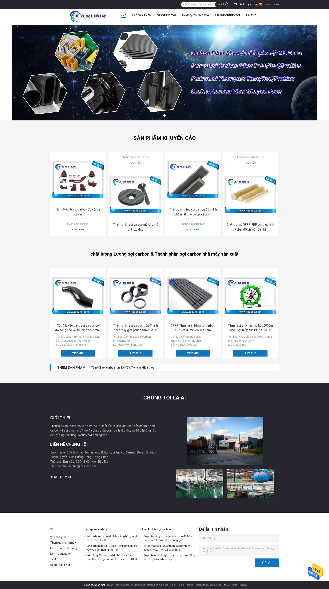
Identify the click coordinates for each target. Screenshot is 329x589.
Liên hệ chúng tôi (227, 15)
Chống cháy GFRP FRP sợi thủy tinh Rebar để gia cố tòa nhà (250, 227)
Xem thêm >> (61, 477)
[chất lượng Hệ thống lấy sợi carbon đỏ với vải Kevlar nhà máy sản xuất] (78, 179)
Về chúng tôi (166, 15)
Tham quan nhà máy (195, 15)
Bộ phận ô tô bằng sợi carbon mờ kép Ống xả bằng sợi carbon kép (169, 557)
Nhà (123, 15)
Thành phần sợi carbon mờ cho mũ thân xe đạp (135, 227)
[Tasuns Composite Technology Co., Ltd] (88, 16)
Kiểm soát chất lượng (63, 548)
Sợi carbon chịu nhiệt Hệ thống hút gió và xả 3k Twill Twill (111, 538)
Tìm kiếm (221, 4)
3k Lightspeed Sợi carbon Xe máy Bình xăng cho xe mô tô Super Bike (167, 547)
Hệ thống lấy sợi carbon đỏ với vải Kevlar (78, 212)
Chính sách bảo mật (94, 585)
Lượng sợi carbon (78, 223)
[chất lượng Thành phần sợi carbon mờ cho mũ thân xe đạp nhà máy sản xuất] (135, 194)
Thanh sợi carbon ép (192, 223)
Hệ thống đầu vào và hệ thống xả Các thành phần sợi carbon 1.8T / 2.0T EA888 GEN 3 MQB (111, 558)
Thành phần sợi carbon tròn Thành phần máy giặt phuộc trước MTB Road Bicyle (135, 328)
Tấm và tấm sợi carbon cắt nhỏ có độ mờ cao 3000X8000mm (129, 367)
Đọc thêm (78, 229)
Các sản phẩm (142, 15)
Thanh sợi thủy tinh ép (250, 157)
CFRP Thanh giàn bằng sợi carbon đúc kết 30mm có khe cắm (193, 328)
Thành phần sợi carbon (135, 157)
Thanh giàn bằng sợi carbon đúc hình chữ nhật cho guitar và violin (193, 212)
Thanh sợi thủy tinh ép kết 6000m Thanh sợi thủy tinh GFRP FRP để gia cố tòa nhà (250, 328)
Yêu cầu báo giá (242, 4)
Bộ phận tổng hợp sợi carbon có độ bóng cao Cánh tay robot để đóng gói (168, 538)
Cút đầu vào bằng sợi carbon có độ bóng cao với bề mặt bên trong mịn (78, 328)
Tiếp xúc (78, 353)
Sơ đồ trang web (60, 564)
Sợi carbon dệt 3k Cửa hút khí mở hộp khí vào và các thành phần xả (111, 547)
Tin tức (251, 15)
